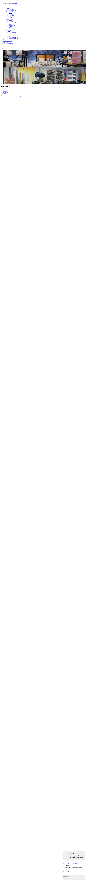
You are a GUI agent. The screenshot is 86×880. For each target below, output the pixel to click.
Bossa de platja (12, 33)
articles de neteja (12, 35)
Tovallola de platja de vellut (14, 38)
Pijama (10, 16)
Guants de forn (12, 25)
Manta (7, 8)
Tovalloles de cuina (13, 21)
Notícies (5, 39)
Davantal (10, 20)
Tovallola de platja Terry (14, 37)
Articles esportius (9, 30)
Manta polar (11, 15)
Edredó (10, 17)
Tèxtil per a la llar (9, 11)
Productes (5, 7)
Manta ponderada (12, 9)
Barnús (10, 13)
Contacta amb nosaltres (8, 43)
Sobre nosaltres (6, 42)
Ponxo (10, 36)
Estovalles (11, 27)
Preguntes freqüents (7, 41)
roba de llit (11, 14)
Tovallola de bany (12, 32)
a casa (4, 5)
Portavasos (11, 26)
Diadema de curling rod (11, 10)
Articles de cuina (9, 19)
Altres (10, 24)
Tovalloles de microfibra (14, 22)
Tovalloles (8, 31)
